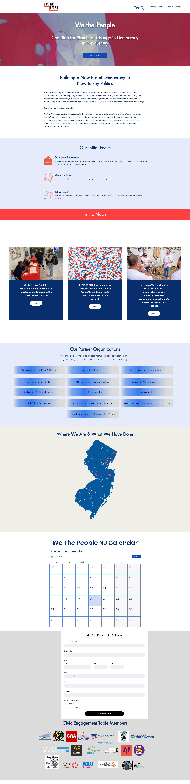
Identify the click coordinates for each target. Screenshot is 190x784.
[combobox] (77, 667)
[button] (39, 370)
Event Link (67, 691)
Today (136, 557)
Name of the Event (70, 642)
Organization (69, 651)
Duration (67, 682)
